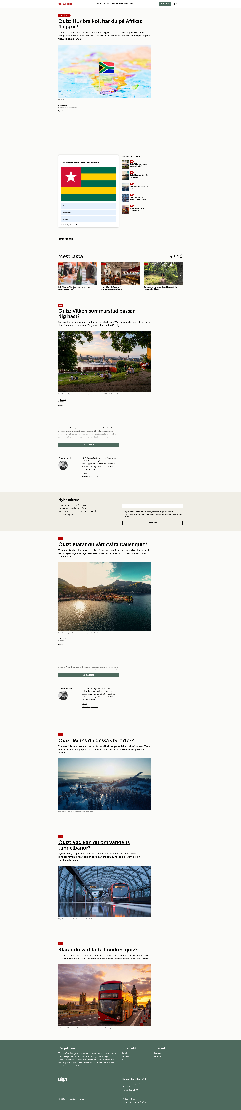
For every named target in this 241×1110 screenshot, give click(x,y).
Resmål (99, 4)
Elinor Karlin (63, 400)
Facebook (157, 1056)
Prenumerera (165, 4)
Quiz (131, 4)
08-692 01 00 (132, 1090)
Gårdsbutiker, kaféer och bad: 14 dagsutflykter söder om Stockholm (161, 288)
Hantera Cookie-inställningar (135, 1102)
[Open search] (175, 3)
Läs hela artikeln (88, 445)
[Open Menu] (181, 4)
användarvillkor (177, 514)
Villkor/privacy (128, 1099)
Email (124, 506)
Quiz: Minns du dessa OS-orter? (139, 187)
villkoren (144, 511)
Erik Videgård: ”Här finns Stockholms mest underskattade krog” (74, 288)
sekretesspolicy (165, 514)
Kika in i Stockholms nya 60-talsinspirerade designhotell (111, 288)
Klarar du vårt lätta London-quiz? (137, 209)
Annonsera (125, 1056)
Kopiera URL (61, 111)
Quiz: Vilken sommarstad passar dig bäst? (139, 165)
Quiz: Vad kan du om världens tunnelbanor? (138, 198)
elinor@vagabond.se (90, 476)
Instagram (157, 1053)
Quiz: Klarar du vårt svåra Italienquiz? (139, 176)
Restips (106, 4)
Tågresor (114, 4)
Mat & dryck (123, 4)
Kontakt (125, 1053)
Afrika (61, 15)
